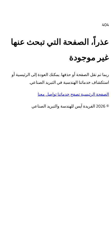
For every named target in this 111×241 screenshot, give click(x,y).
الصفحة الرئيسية (94, 94)
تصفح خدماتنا (68, 94)
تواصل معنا (47, 94)
